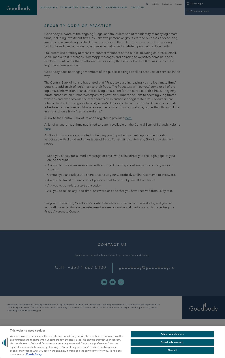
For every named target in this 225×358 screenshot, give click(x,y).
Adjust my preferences (172, 334)
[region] (112, 342)
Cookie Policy (34, 354)
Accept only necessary (172, 342)
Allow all (172, 350)
